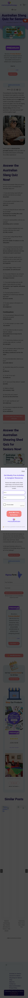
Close (23, 471)
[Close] (26, 469)
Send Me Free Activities (14, 514)
